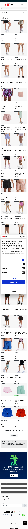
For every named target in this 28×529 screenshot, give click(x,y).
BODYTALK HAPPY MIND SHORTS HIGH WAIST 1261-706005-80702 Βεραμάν (21, 129)
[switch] (23, 264)
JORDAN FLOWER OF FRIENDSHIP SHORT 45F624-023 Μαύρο (7, 311)
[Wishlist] (19, 4)
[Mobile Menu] (2, 4)
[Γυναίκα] (25, 505)
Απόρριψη (13, 291)
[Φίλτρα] (25, 523)
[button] (1, 8)
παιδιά (15, 442)
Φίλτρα (5, 12)
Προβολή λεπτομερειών (17, 278)
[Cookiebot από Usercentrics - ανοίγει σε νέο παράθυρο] (19, 237)
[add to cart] (25, 5)
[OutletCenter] (9, 4)
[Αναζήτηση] (25, 8)
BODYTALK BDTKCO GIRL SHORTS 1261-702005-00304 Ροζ (6, 129)
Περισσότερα (14, 435)
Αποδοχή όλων (13, 282)
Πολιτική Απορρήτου (14, 523)
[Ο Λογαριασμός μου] (22, 4)
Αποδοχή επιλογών (13, 286)
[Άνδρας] (23, 505)
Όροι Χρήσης (14, 520)
